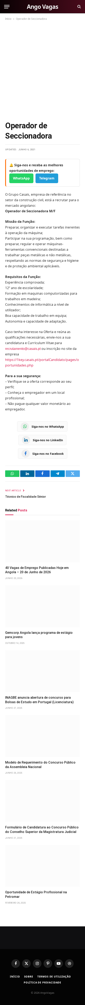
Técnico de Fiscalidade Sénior (25, 496)
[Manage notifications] (75, 996)
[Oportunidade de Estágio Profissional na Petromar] (42, 866)
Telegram (46, 178)
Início (8, 19)
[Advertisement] (42, 70)
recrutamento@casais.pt (23, 348)
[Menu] (6, 6)
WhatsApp (21, 178)
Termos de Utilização (54, 976)
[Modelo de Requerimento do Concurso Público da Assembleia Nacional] (42, 736)
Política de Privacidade (42, 982)
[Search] (79, 6)
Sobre (28, 976)
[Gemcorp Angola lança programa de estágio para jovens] (42, 606)
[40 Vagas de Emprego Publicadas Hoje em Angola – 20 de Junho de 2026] (42, 541)
